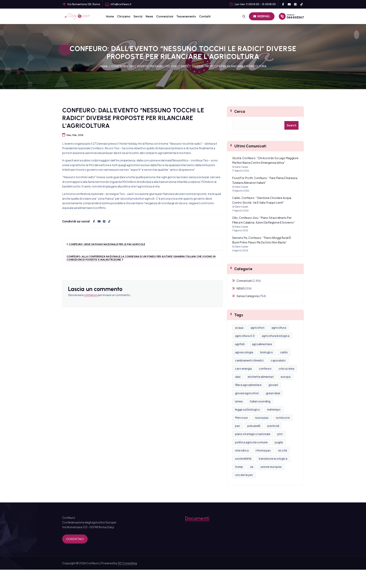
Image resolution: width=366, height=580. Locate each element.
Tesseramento (186, 16)
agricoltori (257, 327)
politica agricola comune (251, 442)
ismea (239, 401)
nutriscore (283, 417)
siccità (282, 450)
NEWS (240, 288)
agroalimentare (262, 344)
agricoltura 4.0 (245, 335)
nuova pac (262, 417)
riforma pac (263, 450)
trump (239, 466)
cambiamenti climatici (249, 360)
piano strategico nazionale (252, 434)
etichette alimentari (261, 376)
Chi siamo (123, 16)
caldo (284, 352)
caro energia (243, 368)
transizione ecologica (272, 458)
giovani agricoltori (247, 393)
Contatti (205, 16)
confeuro (265, 368)
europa (285, 376)
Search (291, 125)
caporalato (278, 360)
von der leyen (244, 475)
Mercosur (241, 417)
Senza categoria (247, 296)
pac (237, 425)
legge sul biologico (247, 409)
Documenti (197, 518)
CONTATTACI (75, 539)
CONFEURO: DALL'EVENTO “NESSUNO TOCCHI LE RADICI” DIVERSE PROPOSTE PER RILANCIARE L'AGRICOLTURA (188, 66)
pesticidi (273, 425)
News (149, 16)
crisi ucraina (286, 368)
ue (251, 466)
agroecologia (244, 352)
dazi (238, 376)
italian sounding (260, 401)
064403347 (295, 17)
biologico (266, 352)
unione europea (271, 466)
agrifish (240, 344)
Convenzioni (164, 16)
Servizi (138, 16)
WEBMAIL (263, 16)
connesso (90, 295)
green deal (273, 393)
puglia (279, 442)
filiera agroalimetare (248, 385)
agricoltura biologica (275, 335)
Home (110, 16)
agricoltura (278, 327)
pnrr (280, 434)
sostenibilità (243, 458)
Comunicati (244, 280)
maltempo (274, 409)
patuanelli (253, 425)
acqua (239, 327)
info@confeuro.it (121, 4)
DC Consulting (127, 563)
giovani (273, 385)
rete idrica (242, 450)
